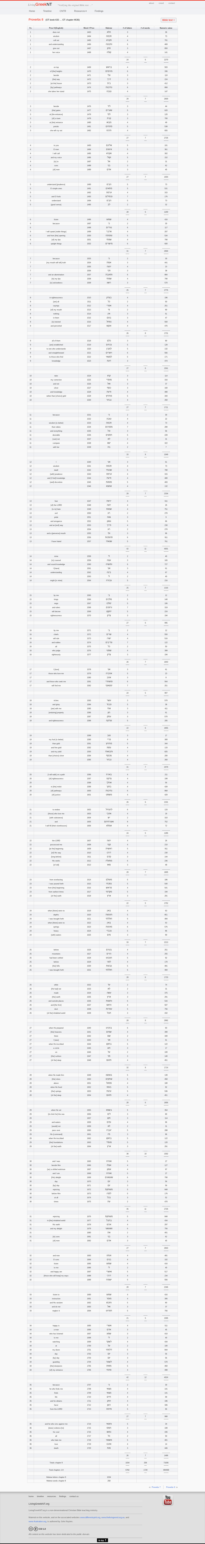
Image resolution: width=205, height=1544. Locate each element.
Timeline (47, 11)
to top (102, 1540)
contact (171, 3)
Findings (99, 11)
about (151, 3)
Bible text (168, 20)
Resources (80, 11)
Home (32, 11)
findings (62, 1496)
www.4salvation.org (37, 1521)
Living (40, 5)
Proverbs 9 (170, 1487)
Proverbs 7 (156, 1487)
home (31, 1496)
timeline (40, 1496)
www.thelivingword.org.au (113, 1517)
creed (161, 3)
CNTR (63, 11)
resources (51, 1496)
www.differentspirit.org (90, 1517)
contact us (74, 1496)
